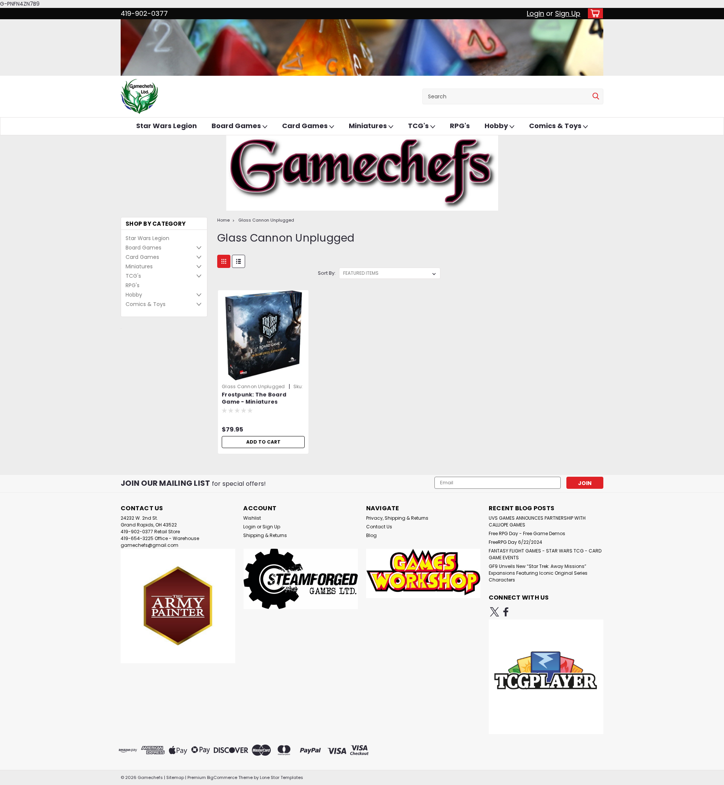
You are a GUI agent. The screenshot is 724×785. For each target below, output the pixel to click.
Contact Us (379, 526)
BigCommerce (222, 777)
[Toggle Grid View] (223, 261)
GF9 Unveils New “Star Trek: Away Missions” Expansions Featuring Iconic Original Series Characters (538, 573)
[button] (178, 606)
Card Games (305, 125)
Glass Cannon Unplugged (266, 220)
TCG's (419, 125)
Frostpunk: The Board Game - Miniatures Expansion (254, 402)
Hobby (497, 125)
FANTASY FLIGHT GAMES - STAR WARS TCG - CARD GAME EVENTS (545, 554)
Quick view (263, 375)
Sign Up (567, 13)
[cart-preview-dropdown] (593, 13)
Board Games (237, 125)
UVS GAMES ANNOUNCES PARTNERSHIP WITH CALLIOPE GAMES (537, 521)
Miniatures (368, 125)
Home (223, 220)
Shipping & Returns (265, 535)
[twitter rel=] (494, 612)
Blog (371, 535)
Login (535, 13)
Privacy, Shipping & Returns (397, 518)
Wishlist (252, 518)
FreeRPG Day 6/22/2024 (515, 542)
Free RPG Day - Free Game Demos (527, 533)
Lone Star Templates (281, 777)
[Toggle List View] (238, 261)
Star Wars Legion (166, 125)
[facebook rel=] (506, 612)
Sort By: (327, 273)
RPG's (460, 125)
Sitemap (175, 777)
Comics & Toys (556, 125)
